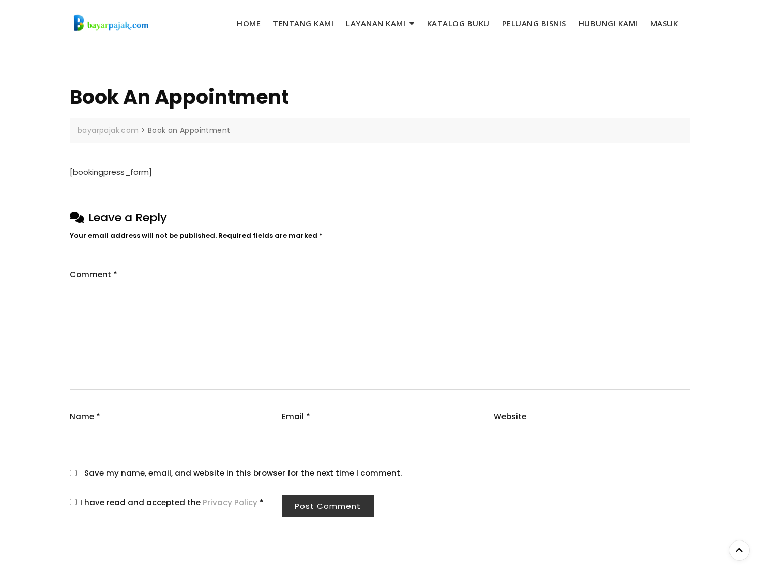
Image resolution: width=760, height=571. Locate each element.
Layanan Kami (375, 23)
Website (510, 416)
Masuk (664, 23)
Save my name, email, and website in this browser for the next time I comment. (243, 473)
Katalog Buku (458, 23)
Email (296, 416)
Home (249, 23)
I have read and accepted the (172, 502)
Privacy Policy (231, 502)
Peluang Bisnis (534, 23)
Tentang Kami (303, 23)
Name (85, 416)
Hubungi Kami (608, 23)
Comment (93, 274)
